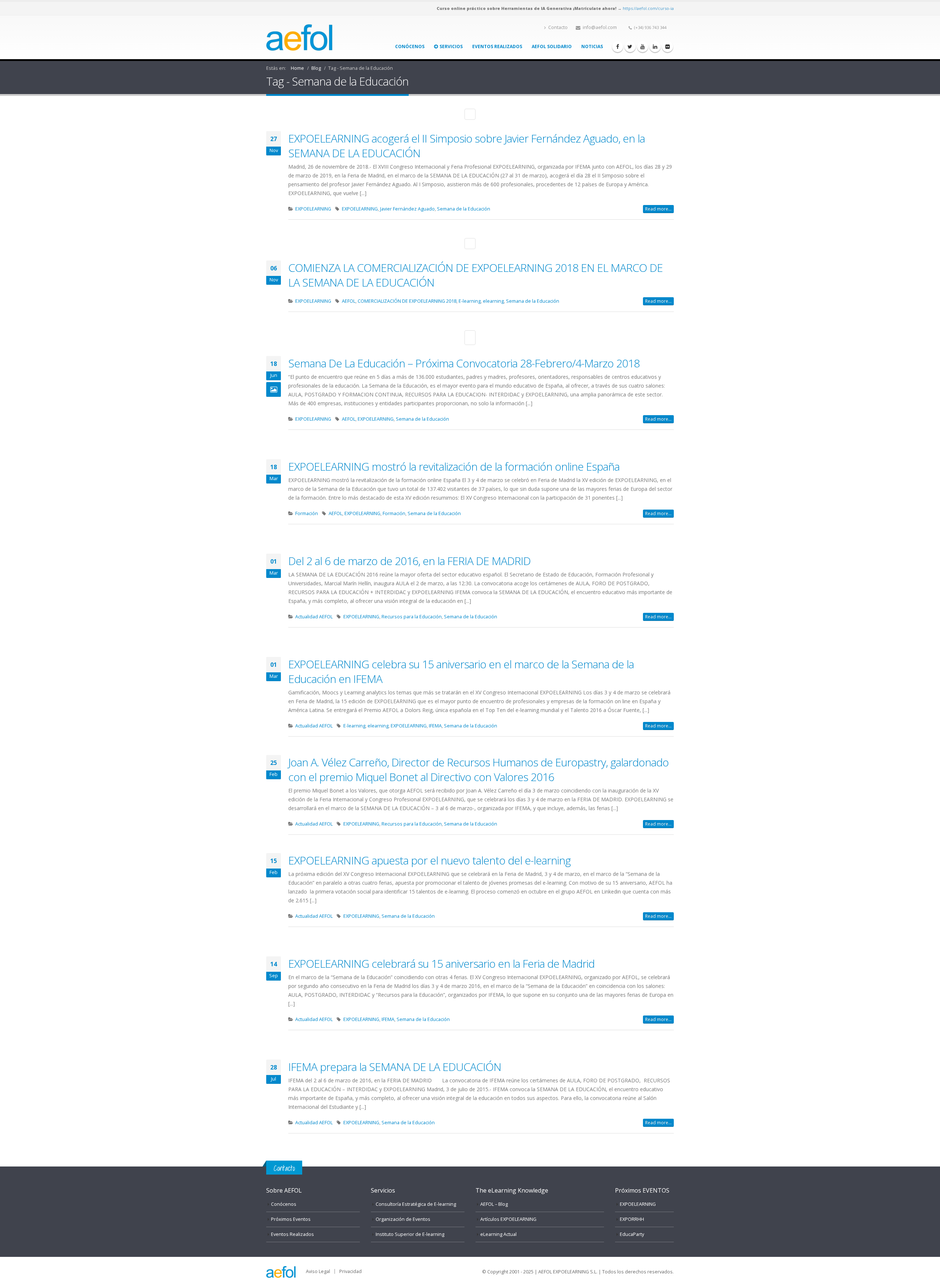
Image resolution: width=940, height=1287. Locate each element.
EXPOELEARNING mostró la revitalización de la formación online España (453, 466)
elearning (493, 301)
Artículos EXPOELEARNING (508, 1219)
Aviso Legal (318, 1271)
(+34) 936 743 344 (650, 27)
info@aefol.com (600, 27)
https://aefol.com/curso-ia (648, 8)
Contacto (558, 27)
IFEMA (435, 726)
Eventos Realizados (497, 46)
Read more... (658, 209)
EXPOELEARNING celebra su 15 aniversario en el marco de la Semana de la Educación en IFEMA (461, 671)
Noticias (592, 46)
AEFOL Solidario (552, 46)
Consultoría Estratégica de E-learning (416, 1204)
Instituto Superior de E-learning (410, 1234)
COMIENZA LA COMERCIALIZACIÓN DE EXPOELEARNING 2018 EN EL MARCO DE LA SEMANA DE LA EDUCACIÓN (475, 275)
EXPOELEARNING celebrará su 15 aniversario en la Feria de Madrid (441, 963)
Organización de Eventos (403, 1219)
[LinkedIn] (655, 46)
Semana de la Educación (463, 209)
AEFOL (348, 301)
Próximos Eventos (291, 1219)
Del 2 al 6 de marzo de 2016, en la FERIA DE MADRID (409, 560)
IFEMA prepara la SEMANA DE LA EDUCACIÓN (394, 1066)
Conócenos (409, 46)
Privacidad (350, 1271)
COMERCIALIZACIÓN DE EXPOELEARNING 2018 (407, 301)
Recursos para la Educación (412, 617)
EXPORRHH (632, 1219)
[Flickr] (667, 46)
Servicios (451, 46)
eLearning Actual (498, 1234)
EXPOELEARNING (313, 209)
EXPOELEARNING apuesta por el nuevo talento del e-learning (429, 860)
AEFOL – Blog (494, 1204)
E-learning (470, 301)
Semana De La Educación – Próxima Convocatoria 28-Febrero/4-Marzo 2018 (464, 363)
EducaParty (632, 1234)
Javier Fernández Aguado (407, 209)
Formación (306, 513)
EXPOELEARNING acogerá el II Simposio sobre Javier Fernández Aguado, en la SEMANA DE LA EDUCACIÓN (466, 146)
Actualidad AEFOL (314, 617)
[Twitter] (630, 46)
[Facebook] (617, 46)
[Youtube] (642, 46)
